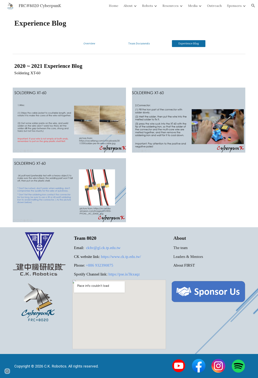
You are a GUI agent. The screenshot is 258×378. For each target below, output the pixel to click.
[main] (129, 23)
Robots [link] (147, 6)
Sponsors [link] (234, 6)
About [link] (128, 6)
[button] (253, 5)
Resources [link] (170, 6)
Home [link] (113, 6)
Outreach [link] (214, 6)
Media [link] (193, 6)
